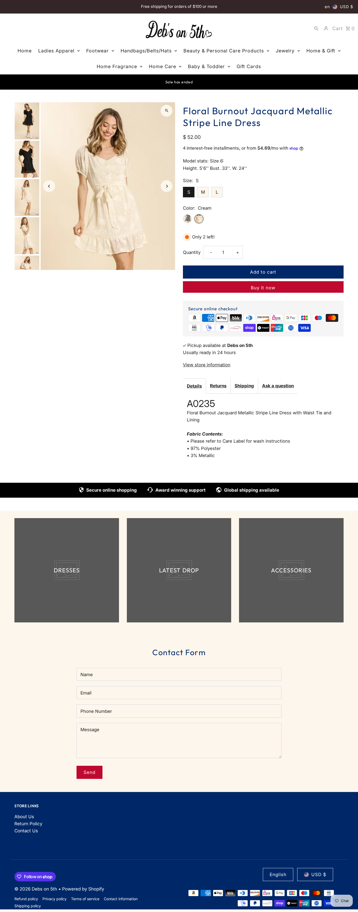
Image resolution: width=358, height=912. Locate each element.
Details (194, 386)
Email (85, 693)
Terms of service (85, 899)
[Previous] (49, 186)
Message (89, 729)
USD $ (346, 6)
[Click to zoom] (166, 111)
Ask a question (278, 385)
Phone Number (96, 711)
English (278, 874)
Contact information (121, 899)
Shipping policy (27, 906)
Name (86, 674)
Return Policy (28, 823)
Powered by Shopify (83, 889)
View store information (206, 364)
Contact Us (26, 830)
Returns (218, 385)
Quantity (191, 252)
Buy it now (263, 287)
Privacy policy (54, 899)
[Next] (166, 186)
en (327, 6)
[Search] (316, 28)
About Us (24, 816)
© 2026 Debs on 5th (36, 889)
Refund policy (26, 899)
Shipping (244, 385)
